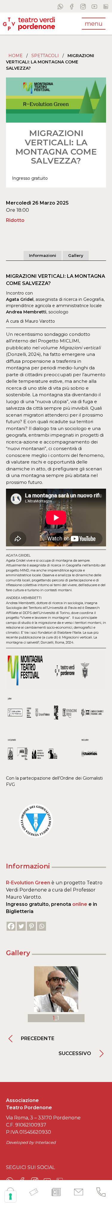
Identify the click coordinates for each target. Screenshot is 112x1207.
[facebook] (72, 6)
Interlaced (45, 1142)
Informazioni (42, 255)
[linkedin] (106, 6)
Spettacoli (45, 55)
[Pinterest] (31, 926)
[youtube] (94, 6)
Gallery (75, 255)
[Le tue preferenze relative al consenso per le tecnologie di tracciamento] (10, 1196)
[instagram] (83, 6)
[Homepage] (29, 23)
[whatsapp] (60, 6)
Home (15, 55)
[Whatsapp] (41, 926)
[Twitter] (21, 926)
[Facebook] (11, 926)
